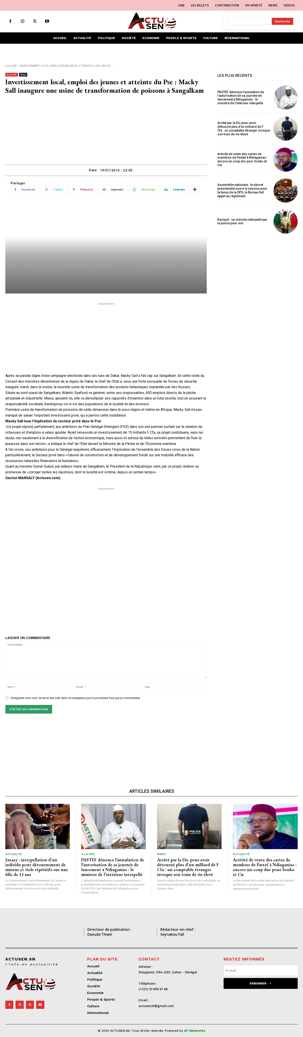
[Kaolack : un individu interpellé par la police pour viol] (285, 221)
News (23, 74)
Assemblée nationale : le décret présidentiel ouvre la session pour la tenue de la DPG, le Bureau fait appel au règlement (242, 190)
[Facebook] (10, 21)
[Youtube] (47, 21)
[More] (194, 189)
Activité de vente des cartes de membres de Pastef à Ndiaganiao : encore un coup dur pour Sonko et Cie (242, 159)
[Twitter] (35, 21)
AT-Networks (194, 1030)
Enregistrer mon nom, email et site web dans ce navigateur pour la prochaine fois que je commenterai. (76, 698)
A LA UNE (11, 66)
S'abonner (258, 983)
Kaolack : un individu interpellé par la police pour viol (242, 221)
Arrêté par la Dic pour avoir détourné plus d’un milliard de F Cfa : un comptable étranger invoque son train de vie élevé (243, 128)
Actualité (13, 854)
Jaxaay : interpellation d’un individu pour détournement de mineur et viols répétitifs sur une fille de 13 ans (36, 867)
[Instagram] (23, 21)
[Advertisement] (106, 131)
